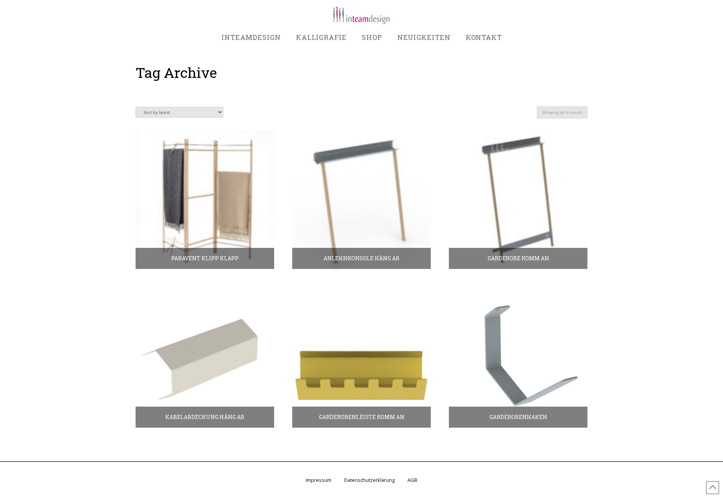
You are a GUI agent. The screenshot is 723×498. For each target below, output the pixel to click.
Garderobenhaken (518, 417)
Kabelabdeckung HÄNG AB (204, 417)
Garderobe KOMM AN (518, 258)
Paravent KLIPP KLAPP (205, 258)
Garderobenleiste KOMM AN (361, 417)
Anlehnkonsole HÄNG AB (361, 258)
